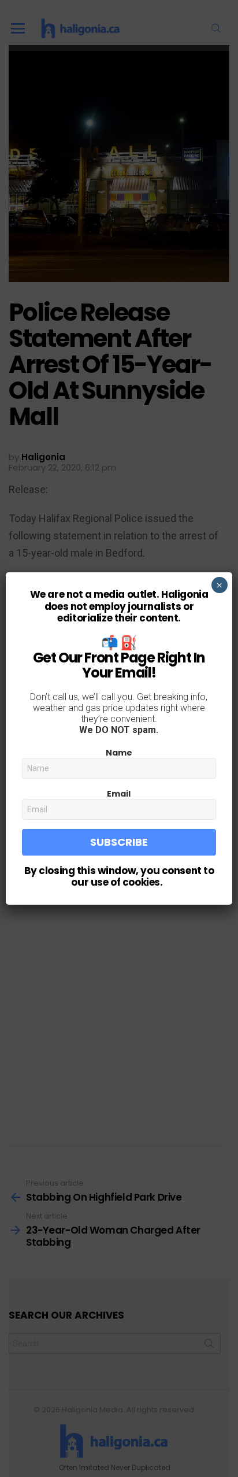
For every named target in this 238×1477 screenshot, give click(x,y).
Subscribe (119, 842)
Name (119, 752)
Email (119, 793)
